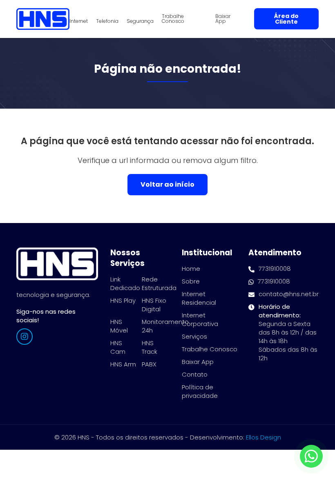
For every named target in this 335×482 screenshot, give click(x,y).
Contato (195, 374)
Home (191, 268)
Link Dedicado (125, 283)
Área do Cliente (286, 19)
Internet (78, 21)
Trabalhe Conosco (173, 19)
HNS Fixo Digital (154, 304)
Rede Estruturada (159, 283)
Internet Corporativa (200, 319)
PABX (149, 364)
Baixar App (222, 19)
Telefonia (107, 21)
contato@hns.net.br (289, 294)
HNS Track (149, 347)
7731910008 (275, 268)
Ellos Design (263, 437)
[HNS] (42, 19)
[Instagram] (24, 336)
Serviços (194, 336)
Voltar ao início (167, 184)
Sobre (191, 281)
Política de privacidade (200, 391)
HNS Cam (117, 347)
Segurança (140, 21)
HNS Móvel (119, 326)
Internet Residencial (199, 298)
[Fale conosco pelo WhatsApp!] (311, 456)
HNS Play (123, 300)
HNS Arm (123, 364)
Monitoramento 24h (165, 326)
